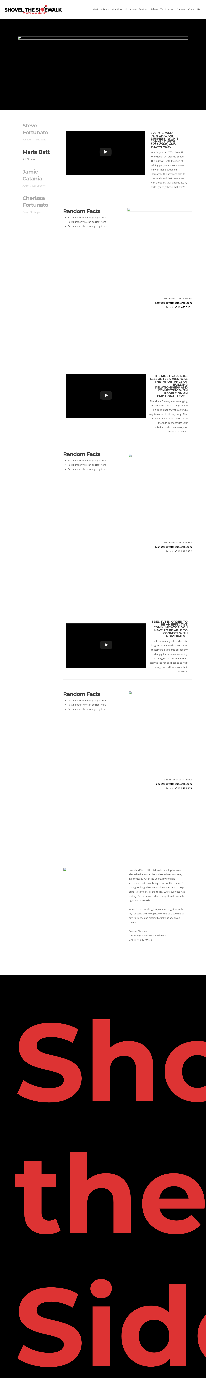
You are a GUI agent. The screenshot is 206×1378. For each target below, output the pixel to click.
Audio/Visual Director (34, 185)
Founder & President (34, 139)
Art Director (29, 159)
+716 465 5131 (183, 307)
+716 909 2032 (183, 551)
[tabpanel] (127, 223)
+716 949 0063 (183, 788)
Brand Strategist (32, 212)
